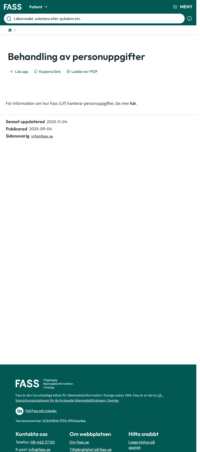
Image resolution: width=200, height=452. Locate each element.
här (133, 103)
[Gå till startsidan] (12, 7)
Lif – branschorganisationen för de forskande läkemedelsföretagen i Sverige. (89, 398)
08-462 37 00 (42, 442)
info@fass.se (42, 136)
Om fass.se (79, 442)
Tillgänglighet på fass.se (91, 449)
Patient (35, 6)
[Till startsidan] (10, 30)
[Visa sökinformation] (189, 18)
